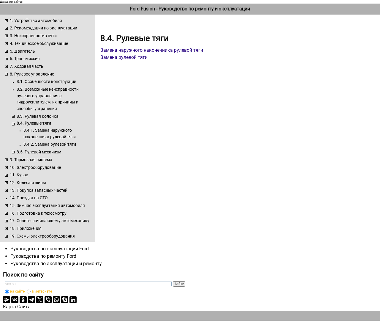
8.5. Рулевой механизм (39, 152)
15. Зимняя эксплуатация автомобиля (47, 205)
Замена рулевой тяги (124, 57)
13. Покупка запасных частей (38, 190)
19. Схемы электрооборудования (42, 236)
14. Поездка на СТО (29, 197)
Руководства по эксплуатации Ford (49, 249)
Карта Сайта (17, 307)
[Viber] (48, 299)
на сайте (17, 291)
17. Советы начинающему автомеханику (49, 220)
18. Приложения (26, 228)
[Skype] (64, 299)
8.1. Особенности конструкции (46, 81)
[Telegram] (31, 299)
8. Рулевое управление (32, 74)
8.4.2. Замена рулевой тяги (49, 144)
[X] (39, 299)
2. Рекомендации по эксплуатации (43, 28)
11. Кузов (19, 174)
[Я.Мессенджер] (6, 299)
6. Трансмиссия (25, 58)
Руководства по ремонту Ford (43, 256)
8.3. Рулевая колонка (37, 116)
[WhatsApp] (56, 299)
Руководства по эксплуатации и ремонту (56, 263)
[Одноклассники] (23, 299)
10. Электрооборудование (35, 167)
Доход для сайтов (11, 1)
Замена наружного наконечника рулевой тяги (151, 50)
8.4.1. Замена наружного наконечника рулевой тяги (49, 133)
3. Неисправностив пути (33, 35)
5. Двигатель (22, 51)
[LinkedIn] (73, 299)
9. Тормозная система (31, 159)
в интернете (42, 291)
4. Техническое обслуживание (39, 43)
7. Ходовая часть (26, 66)
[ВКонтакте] (14, 299)
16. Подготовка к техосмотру (38, 213)
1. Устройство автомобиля (36, 20)
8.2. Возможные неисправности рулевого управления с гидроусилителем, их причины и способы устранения (48, 99)
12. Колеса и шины (28, 182)
